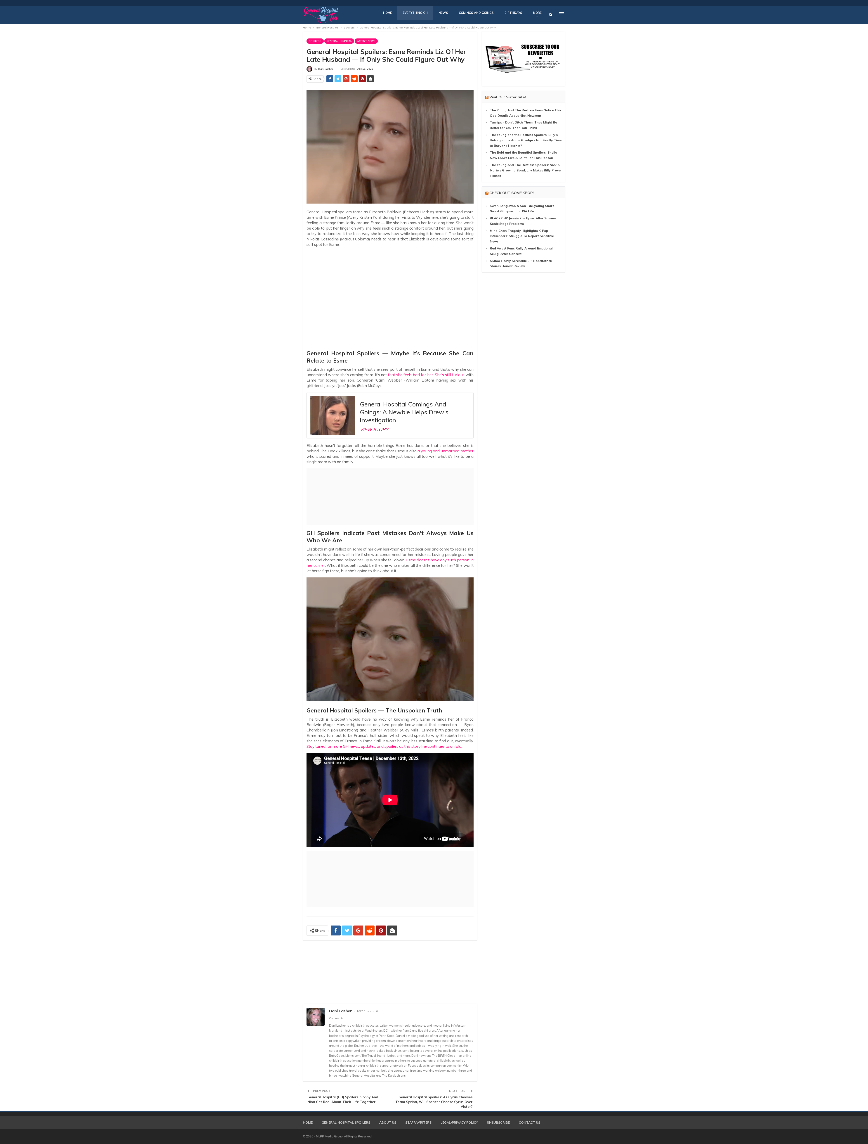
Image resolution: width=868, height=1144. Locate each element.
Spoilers (315, 41)
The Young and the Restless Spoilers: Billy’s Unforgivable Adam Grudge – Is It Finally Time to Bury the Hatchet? (525, 140)
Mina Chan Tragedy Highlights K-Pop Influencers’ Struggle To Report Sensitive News (522, 236)
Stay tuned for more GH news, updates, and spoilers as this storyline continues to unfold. (384, 746)
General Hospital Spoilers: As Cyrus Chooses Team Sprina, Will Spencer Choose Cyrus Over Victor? (434, 1102)
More (537, 12)
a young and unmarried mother (445, 451)
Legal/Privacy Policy (459, 1122)
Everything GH (415, 12)
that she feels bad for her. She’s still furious (426, 374)
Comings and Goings (476, 12)
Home (387, 12)
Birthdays (513, 12)
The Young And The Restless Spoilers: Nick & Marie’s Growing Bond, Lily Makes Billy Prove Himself (525, 170)
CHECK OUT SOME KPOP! (511, 192)
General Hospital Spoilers (346, 1122)
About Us (387, 1122)
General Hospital (339, 41)
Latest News (366, 41)
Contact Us (529, 1122)
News (443, 12)
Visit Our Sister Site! (507, 97)
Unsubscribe (498, 1122)
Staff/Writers (418, 1122)
